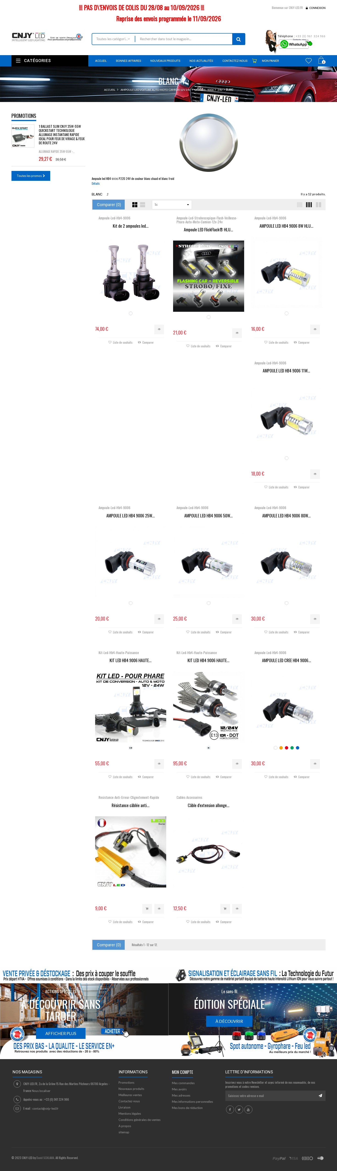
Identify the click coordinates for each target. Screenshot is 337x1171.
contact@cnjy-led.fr (45, 1108)
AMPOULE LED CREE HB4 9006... (286, 660)
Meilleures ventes (130, 1095)
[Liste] (142, 204)
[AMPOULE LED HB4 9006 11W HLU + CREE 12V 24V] (286, 417)
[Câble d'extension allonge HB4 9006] (208, 851)
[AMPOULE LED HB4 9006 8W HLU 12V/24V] (286, 272)
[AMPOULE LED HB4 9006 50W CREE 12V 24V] (208, 562)
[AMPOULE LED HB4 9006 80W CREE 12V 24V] (286, 562)
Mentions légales (130, 1113)
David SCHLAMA (45, 1157)
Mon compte (182, 1072)
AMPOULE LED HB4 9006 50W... (208, 516)
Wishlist (309, 61)
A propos (125, 1126)
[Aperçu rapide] (159, 329)
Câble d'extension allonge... (208, 805)
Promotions (23, 115)
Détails (96, 183)
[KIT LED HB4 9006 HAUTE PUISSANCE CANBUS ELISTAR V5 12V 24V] (208, 707)
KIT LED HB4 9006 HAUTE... (131, 660)
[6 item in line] (298, 204)
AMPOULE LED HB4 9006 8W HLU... (286, 226)
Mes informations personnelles (192, 1101)
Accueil (109, 89)
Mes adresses (181, 1095)
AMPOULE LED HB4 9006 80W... (286, 516)
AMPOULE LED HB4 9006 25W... (130, 516)
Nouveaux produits (131, 1089)
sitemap (124, 1132)
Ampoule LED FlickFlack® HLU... (208, 229)
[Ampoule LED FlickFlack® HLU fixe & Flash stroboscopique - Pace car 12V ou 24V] (208, 276)
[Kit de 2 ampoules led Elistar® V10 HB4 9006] (130, 272)
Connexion (317, 8)
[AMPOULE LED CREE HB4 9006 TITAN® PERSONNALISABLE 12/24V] (286, 707)
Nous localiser (41, 1091)
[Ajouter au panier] (147, 909)
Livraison (124, 1107)
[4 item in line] (308, 204)
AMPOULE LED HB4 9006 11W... (286, 371)
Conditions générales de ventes (139, 1120)
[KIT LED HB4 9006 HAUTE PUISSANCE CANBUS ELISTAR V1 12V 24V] (130, 707)
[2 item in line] (318, 204)
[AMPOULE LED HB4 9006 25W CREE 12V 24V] (130, 562)
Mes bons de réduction (187, 1108)
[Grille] (134, 204)
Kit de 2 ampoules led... (131, 226)
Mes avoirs (179, 1089)
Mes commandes (183, 1083)
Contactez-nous (129, 1101)
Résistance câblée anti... (130, 805)
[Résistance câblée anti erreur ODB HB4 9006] (130, 851)
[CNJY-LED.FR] (48, 36)
